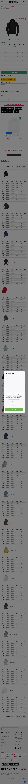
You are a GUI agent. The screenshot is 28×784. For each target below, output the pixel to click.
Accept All (14, 409)
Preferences (14, 405)
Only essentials (14, 401)
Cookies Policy (11, 397)
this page (14, 390)
